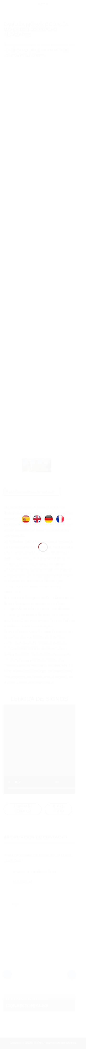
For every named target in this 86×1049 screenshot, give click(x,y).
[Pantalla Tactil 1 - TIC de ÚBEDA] (43, 519)
